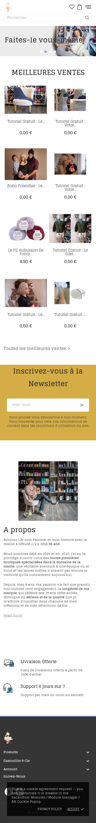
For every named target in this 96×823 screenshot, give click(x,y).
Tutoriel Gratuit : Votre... (70, 123)
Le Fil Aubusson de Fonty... (26, 252)
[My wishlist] (71, 7)
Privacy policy (50, 809)
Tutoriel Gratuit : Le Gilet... (70, 252)
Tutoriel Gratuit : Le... (26, 121)
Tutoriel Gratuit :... (70, 314)
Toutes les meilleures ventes (37, 348)
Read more (12, 615)
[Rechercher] (87, 18)
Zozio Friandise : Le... (26, 185)
